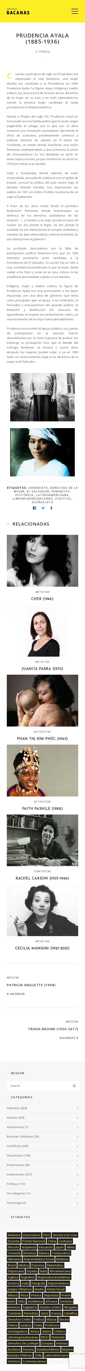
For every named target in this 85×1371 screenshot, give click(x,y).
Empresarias (15, 1165)
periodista (31, 1313)
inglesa (13, 1277)
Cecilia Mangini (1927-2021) (42, 948)
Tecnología (14, 1203)
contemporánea (34, 1361)
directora (29, 1253)
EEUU (45, 1337)
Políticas (44, 51)
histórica (24, 495)
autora (46, 1331)
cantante (14, 1313)
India (25, 1283)
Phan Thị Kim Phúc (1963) (42, 739)
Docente (13, 1241)
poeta (38, 1325)
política (63, 498)
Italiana (44, 1253)
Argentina (28, 1277)
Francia (56, 1313)
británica (62, 1259)
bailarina (14, 1235)
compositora (61, 1253)
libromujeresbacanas (33, 498)
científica (70, 1313)
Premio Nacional (33, 1241)
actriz (44, 1313)
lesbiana (65, 1241)
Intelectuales (15, 1174)
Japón (60, 1247)
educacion (46, 1247)
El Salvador (38, 491)
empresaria (16, 1271)
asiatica (25, 1325)
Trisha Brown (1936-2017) (53, 1029)
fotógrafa (38, 1283)
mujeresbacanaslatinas (54, 1277)
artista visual (56, 1289)
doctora (13, 1283)
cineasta (14, 1253)
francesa (38, 1265)
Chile (38, 1355)
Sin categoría (16, 1193)
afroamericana (60, 1271)
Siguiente (67, 1038)
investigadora (17, 1331)
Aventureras (15, 1127)
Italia (43, 1271)
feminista (60, 491)
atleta (71, 1247)
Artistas (42, 591)
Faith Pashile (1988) (42, 809)
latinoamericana (52, 495)
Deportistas (15, 1155)
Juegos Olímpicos (20, 1289)
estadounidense (48, 1349)
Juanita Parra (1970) (42, 669)
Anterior (17, 994)
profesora (52, 1325)
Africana (51, 1301)
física (24, 1295)
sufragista (42, 502)
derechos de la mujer (23, 1343)
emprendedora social (38, 1259)
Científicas (42, 871)
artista (34, 1331)
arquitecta (29, 1247)
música (51, 1319)
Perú (46, 1235)
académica (35, 1301)
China (52, 1241)
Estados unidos (50, 1307)
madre (39, 1289)
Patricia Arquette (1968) (31, 985)
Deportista (51, 1295)
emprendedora (58, 1283)
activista (62, 1343)
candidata (38, 488)
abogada (70, 1307)
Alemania (14, 1259)
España (32, 1271)
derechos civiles (19, 1319)
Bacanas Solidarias (20, 1136)
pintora (36, 1295)
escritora (14, 1349)
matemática (55, 1265)
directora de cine (65, 1235)
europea (47, 1343)
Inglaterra (30, 1307)
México (13, 1295)
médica (24, 1265)
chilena (59, 1331)
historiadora (31, 1235)
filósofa (13, 1247)
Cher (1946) (42, 599)
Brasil (12, 1265)
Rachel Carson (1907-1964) (42, 878)
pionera (28, 1349)
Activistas (42, 731)
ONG (21, 1301)
